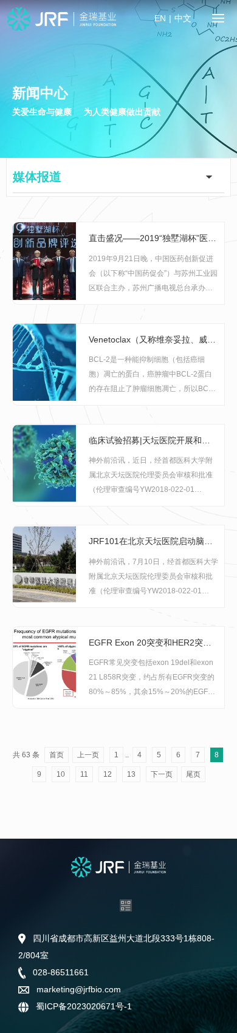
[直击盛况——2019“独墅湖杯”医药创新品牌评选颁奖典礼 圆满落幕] (44, 260)
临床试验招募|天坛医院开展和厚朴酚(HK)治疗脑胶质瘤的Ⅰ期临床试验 (154, 440)
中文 (182, 18)
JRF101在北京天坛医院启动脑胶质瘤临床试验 (154, 541)
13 (131, 774)
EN (160, 18)
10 (61, 774)
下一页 (162, 774)
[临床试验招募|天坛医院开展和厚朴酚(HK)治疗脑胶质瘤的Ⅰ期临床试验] (44, 463)
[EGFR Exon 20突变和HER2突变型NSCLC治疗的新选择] (44, 664)
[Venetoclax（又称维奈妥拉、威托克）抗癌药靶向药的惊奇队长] (44, 361)
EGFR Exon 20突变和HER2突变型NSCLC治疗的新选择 (154, 642)
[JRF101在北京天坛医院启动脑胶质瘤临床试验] (44, 563)
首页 (56, 755)
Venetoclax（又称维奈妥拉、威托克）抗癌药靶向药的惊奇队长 (154, 339)
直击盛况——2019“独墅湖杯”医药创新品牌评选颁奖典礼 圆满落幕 (154, 238)
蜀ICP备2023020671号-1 (82, 1006)
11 (84, 774)
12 (107, 774)
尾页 (193, 774)
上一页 (88, 755)
